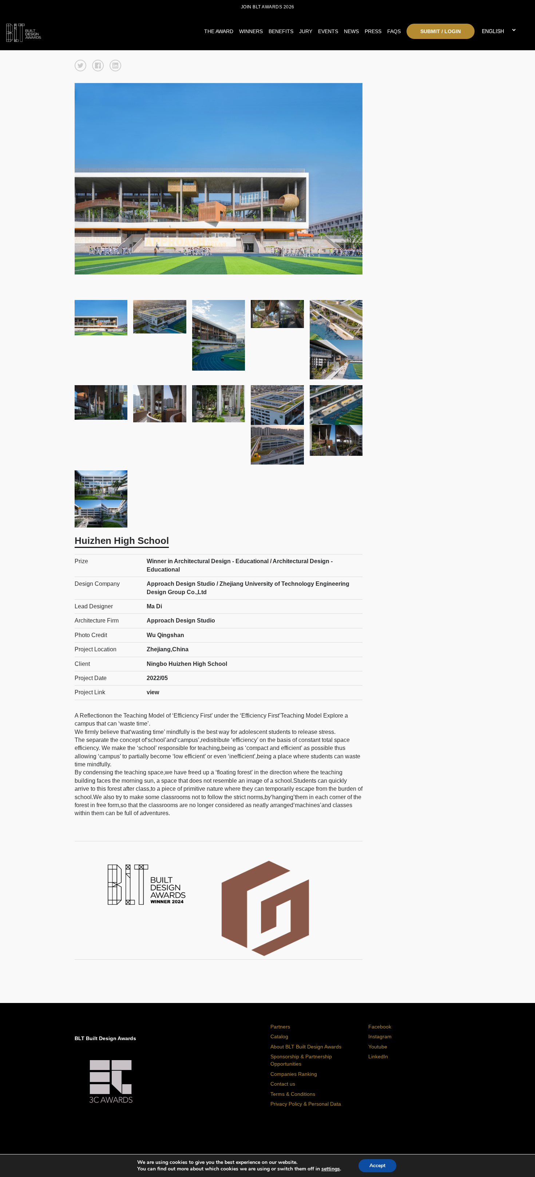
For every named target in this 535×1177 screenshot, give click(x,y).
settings (330, 1169)
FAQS (394, 31)
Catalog (279, 1036)
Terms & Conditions (292, 1094)
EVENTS (328, 31)
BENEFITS (281, 31)
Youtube (377, 1047)
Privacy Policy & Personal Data (305, 1104)
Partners (280, 1027)
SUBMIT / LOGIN (440, 31)
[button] (80, 65)
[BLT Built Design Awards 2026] (70, 31)
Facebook (379, 1027)
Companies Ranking (293, 1074)
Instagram (380, 1036)
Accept (377, 1165)
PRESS (373, 31)
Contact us (282, 1084)
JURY (305, 31)
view (153, 692)
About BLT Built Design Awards (305, 1047)
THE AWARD (218, 31)
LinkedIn (378, 1056)
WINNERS (251, 31)
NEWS (351, 31)
